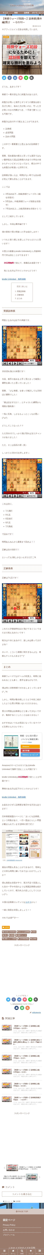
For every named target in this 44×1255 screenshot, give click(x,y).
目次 (19, 286)
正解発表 (20, 295)
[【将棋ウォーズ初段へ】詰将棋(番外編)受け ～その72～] (15, 78)
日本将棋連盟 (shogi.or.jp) (14, 860)
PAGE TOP (23, 1211)
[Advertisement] (22, 969)
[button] (39, 614)
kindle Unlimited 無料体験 (14, 279)
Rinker (30, 742)
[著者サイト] (16, 1008)
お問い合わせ (9, 1230)
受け (5, 935)
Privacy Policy (9, 1225)
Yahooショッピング (30, 755)
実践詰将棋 (21, 291)
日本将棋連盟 (24, 939)
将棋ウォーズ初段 (10, 939)
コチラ (28, 902)
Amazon (25, 746)
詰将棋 (7, 927)
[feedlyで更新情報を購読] (22, 1008)
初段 (34, 932)
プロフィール (9, 1235)
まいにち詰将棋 (24, 932)
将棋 (12, 935)
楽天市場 (25, 751)
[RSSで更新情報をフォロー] (27, 1008)
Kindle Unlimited (9, 932)
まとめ (19, 298)
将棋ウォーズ (21, 935)
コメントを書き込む (22, 1194)
